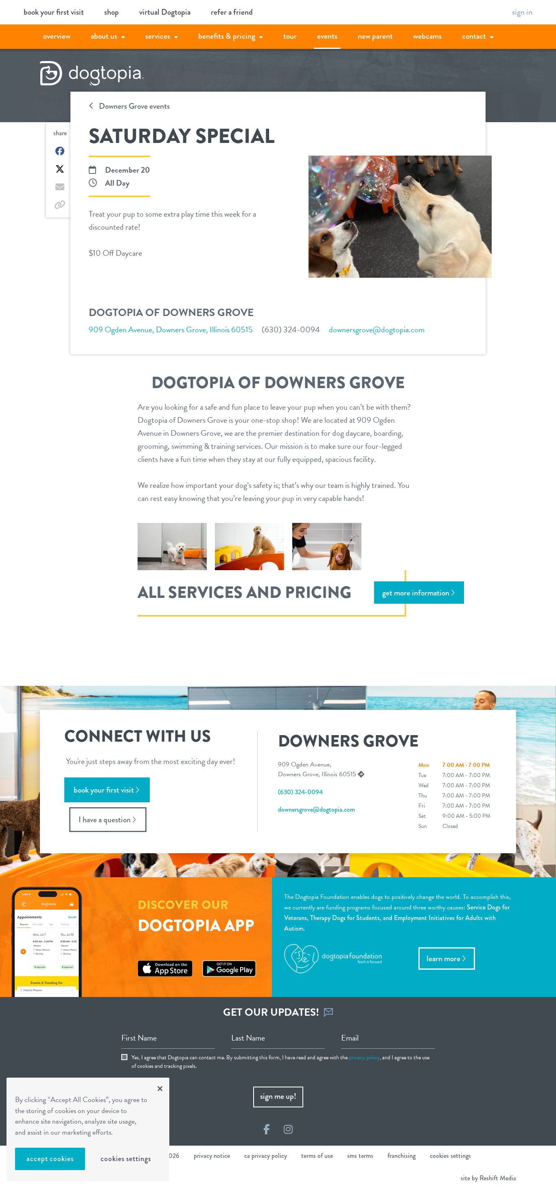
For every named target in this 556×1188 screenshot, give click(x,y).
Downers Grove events (133, 106)
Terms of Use (317, 1155)
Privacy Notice (212, 1155)
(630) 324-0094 (291, 329)
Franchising (401, 1155)
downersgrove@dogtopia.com (377, 329)
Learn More (443, 958)
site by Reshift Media (488, 1178)
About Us (104, 36)
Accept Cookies (50, 1158)
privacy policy (364, 1057)
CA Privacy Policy (265, 1155)
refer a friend (232, 12)
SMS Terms (360, 1155)
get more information (415, 592)
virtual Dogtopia (164, 12)
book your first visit (54, 12)
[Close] (160, 1089)
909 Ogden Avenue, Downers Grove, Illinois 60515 (171, 329)
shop (111, 12)
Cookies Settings (126, 1158)
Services (157, 36)
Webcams (427, 36)
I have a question (105, 820)
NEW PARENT (375, 36)
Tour (290, 36)
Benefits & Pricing (226, 36)
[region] (88, 1129)
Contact (474, 36)
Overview (56, 36)
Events (327, 36)
